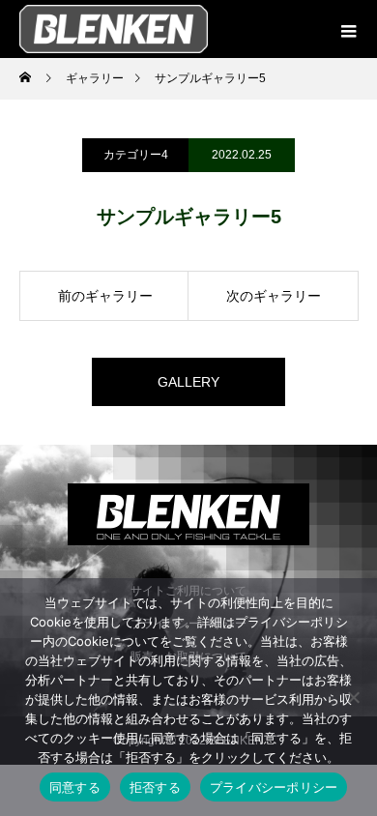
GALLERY (188, 382)
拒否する (155, 787)
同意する (75, 787)
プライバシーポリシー (274, 787)
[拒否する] (352, 697)
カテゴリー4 (135, 154)
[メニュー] (348, 29)
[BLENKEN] (188, 514)
